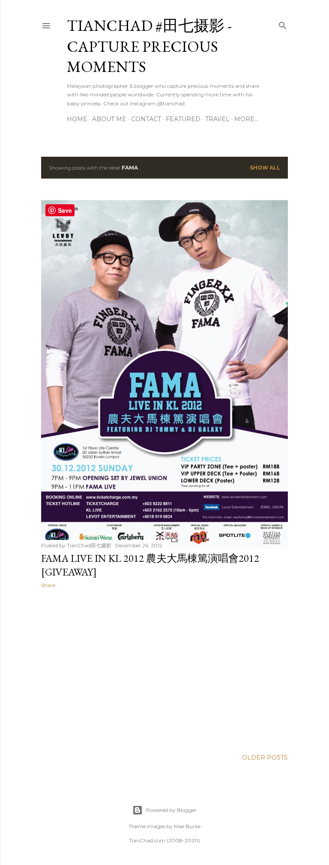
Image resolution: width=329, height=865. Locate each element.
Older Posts (265, 757)
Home (77, 119)
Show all (265, 167)
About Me (109, 119)
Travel (217, 119)
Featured (183, 119)
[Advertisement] (164, 670)
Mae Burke (187, 826)
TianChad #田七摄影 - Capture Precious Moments (149, 46)
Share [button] (48, 585)
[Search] (283, 23)
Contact (146, 119)
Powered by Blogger (171, 810)
